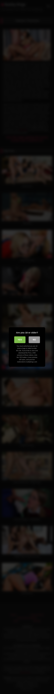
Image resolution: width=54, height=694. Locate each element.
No (34, 340)
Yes (20, 340)
